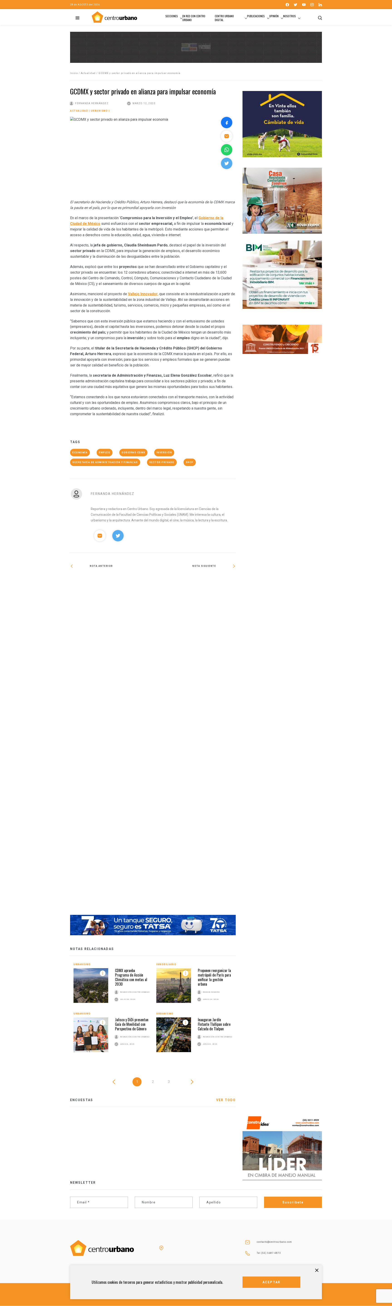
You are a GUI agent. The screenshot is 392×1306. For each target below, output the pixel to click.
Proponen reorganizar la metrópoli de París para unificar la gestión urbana (214, 977)
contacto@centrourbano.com (274, 1242)
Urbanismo (99, 111)
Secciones (171, 16)
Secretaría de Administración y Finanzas (105, 462)
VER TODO (226, 1100)
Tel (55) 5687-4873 (269, 1253)
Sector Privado (161, 462)
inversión (164, 452)
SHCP (190, 462)
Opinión (274, 16)
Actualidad (88, 73)
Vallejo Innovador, (143, 294)
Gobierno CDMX (133, 452)
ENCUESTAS (81, 1100)
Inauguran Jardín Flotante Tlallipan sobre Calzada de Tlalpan (214, 1024)
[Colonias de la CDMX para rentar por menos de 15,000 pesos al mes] (111, 580)
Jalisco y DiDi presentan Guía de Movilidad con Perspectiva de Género (131, 1024)
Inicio (74, 73)
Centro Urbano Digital (224, 18)
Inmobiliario (166, 964)
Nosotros (289, 16)
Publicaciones (256, 16)
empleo (104, 452)
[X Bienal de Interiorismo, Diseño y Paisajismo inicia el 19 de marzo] (194, 744)
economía (80, 452)
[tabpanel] (153, 1011)
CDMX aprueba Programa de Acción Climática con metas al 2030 (131, 977)
